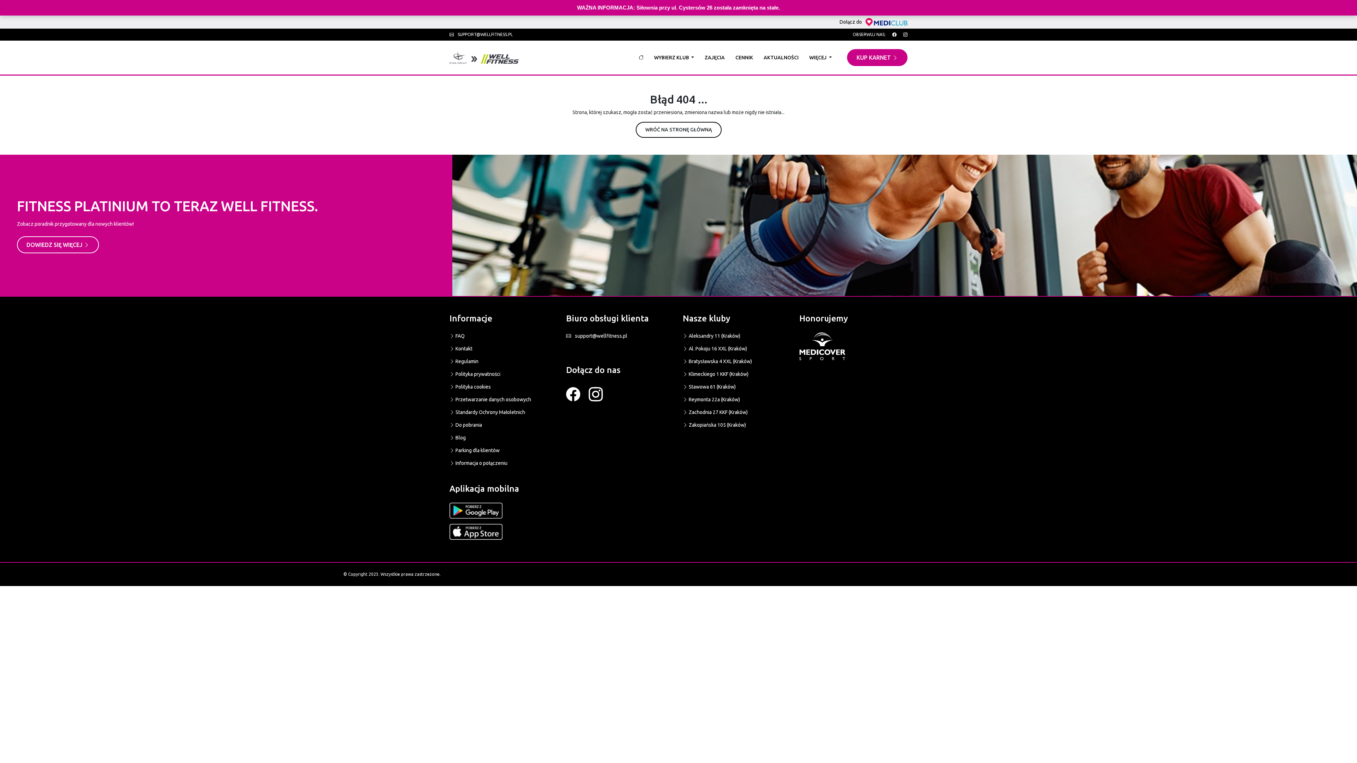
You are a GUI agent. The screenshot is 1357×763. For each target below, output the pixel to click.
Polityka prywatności (477, 374)
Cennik (744, 57)
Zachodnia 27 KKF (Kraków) (718, 412)
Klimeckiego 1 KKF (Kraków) (718, 374)
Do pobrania (468, 425)
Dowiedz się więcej (55, 245)
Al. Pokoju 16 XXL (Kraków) (717, 348)
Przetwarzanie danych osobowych (492, 399)
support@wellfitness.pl (485, 34)
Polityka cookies (472, 387)
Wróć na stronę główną (678, 129)
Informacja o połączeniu (480, 463)
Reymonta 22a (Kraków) (714, 399)
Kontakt (463, 348)
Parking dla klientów (477, 450)
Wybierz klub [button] (672, 57)
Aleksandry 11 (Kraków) (714, 336)
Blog (460, 437)
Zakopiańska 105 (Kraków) (717, 425)
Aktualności (781, 57)
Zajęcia (715, 57)
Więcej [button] (818, 57)
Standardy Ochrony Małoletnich (489, 412)
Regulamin (466, 361)
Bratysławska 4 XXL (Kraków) (720, 361)
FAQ (459, 336)
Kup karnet (874, 57)
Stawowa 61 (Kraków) (712, 387)
